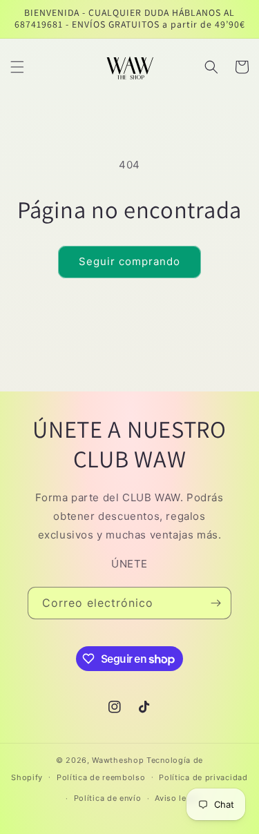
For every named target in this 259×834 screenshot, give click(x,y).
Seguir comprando (129, 261)
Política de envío (108, 798)
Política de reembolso (101, 777)
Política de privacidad (203, 777)
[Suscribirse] (215, 603)
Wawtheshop (118, 760)
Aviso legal (177, 798)
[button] (17, 67)
